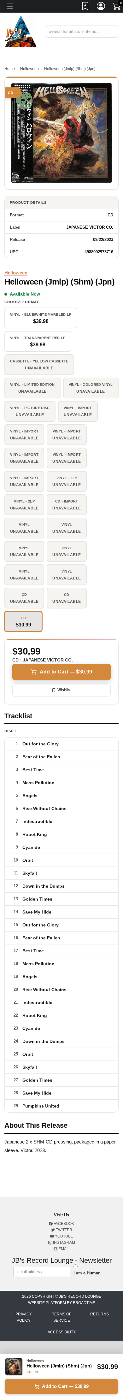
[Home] (20, 31)
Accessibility (62, 1332)
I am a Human (87, 1273)
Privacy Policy (23, 1317)
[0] (117, 7)
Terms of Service (61, 1317)
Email (63, 1249)
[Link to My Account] (101, 7)
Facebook (63, 1223)
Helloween (29, 69)
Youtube (63, 1236)
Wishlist (64, 690)
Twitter (63, 1230)
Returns (99, 1314)
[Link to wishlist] (85, 7)
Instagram (63, 1242)
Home (9, 69)
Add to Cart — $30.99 (66, 671)
